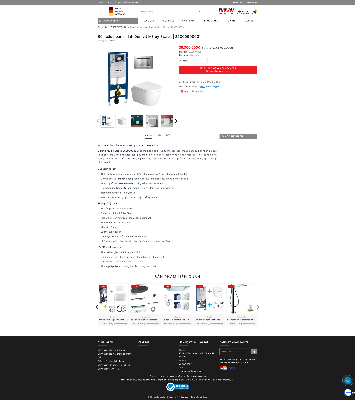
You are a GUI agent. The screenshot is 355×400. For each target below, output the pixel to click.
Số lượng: (183, 60)
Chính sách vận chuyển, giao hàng (114, 365)
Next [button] (176, 121)
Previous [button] (98, 121)
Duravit (113, 317)
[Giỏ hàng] (254, 13)
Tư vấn (231, 21)
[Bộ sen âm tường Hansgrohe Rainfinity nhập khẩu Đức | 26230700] (145, 299)
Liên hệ (249, 21)
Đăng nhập (239, 3)
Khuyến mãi (211, 21)
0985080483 (212, 81)
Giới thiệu (168, 21)
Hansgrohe (145, 317)
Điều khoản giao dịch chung (111, 361)
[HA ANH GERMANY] (117, 11)
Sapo (205, 397)
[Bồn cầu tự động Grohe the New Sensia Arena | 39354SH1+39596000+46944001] (209, 299)
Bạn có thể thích (232, 136)
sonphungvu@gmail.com (190, 371)
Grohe (177, 317)
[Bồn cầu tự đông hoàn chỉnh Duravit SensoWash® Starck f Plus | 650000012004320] (113, 299)
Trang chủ (148, 21)
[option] (137, 79)
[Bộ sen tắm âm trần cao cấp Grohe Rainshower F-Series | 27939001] (177, 299)
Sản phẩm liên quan (177, 276)
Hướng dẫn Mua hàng (193, 91)
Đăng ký (253, 3)
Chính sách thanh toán (108, 369)
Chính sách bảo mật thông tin (111, 350)
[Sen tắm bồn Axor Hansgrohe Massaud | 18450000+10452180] (242, 299)
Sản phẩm (188, 21)
